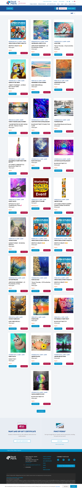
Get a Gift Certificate (22, 441)
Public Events (33, 4)
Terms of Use (9, 477)
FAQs (58, 4)
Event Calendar (47, 456)
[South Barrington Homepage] (11, 3)
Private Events (42, 4)
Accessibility (20, 477)
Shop (62, 4)
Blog (66, 4)
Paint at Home (72, 4)
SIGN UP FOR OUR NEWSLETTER (66, 465)
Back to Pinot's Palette (48, 1)
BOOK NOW (24, 53)
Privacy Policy (15, 477)
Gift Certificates (51, 4)
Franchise (55, 1)
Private (71, 8)
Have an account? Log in (60, 444)
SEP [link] (72, 13)
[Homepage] (15, 458)
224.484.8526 (28, 467)
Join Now (59, 441)
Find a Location (61, 1)
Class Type (9, 8)
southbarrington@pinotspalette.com (33, 464)
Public (63, 8)
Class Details (13, 53)
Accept (73, 486)
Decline (66, 486)
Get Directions (28, 462)
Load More (41, 411)
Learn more (58, 486)
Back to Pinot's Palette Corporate (14, 450)
